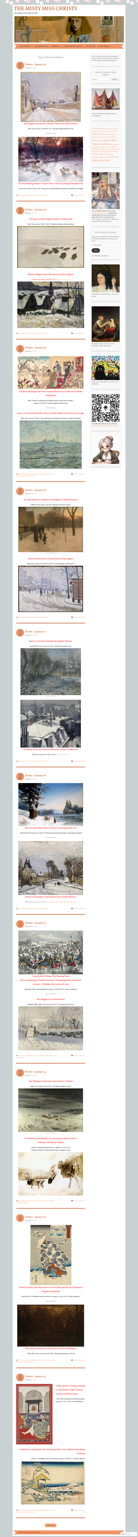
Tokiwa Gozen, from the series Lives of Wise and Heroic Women (49, 1287)
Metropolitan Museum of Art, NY (64, 1353)
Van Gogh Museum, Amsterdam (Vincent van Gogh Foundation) (61, 418)
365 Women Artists (41, 46)
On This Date (90, 46)
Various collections (71, 989)
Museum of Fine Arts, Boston (62, 504)
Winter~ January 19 (35, 347)
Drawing (28, 474)
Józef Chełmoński (63, 219)
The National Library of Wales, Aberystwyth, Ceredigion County (50, 1150)
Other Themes (104, 46)
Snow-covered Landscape (41, 641)
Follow (96, 250)
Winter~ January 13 (35, 1217)
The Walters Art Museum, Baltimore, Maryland (61, 902)
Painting (33, 195)
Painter (28, 195)
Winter (46, 195)
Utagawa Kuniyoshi (50, 1291)
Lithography (29, 1055)
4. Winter (34, 68)
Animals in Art (105, 137)
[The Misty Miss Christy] (69, 42)
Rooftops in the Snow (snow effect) (39, 749)
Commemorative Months (72, 46)
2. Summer (102, 131)
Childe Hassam (70, 499)
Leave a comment (79, 195)
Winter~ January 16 (35, 775)
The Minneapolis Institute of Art (64, 563)
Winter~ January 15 (35, 923)
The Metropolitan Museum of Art (63, 128)
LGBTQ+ (114, 147)
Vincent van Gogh (75, 413)
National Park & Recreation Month (107, 151)
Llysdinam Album (55, 1142)
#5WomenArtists (97, 129)
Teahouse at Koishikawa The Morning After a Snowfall (45, 1449)
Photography (50, 1200)
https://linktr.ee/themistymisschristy (105, 426)
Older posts (50, 1525)
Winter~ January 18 (35, 490)
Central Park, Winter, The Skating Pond (50, 976)
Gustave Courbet (65, 1081)
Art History (21, 195)
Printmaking (46, 474)
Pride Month (103, 157)
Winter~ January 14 (35, 1072)
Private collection (77, 1401)
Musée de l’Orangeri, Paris (63, 646)
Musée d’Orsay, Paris (63, 279)
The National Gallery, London (62, 1086)
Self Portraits (25, 46)
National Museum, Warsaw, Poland (63, 224)
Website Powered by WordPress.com (29, 1532)
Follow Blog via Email (105, 233)
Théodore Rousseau (66, 1348)
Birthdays (55, 46)
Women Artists (101, 160)
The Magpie (42, 999)
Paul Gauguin (67, 274)
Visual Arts (40, 195)
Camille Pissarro (68, 896)
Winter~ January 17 (35, 631)
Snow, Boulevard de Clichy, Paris (43, 558)
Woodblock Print (29, 476)
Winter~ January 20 (35, 209)
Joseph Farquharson (73, 183)
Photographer (41, 1200)
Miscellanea (96, 149)
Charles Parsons (46, 980)
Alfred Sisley (71, 123)
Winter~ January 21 (35, 64)
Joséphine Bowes (69, 827)
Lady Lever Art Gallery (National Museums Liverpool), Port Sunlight (62, 188)
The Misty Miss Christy (46, 8)
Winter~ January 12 (35, 1376)
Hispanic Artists (106, 147)
